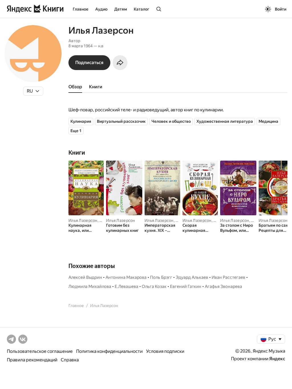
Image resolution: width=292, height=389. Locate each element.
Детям (120, 9)
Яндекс (277, 358)
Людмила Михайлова (89, 286)
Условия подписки (165, 351)
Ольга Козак (154, 286)
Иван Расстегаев (228, 277)
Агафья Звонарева (223, 286)
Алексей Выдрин (85, 277)
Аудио (101, 9)
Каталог (141, 9)
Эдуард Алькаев (192, 277)
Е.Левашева (126, 286)
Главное (80, 9)
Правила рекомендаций (32, 360)
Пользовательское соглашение (40, 351)
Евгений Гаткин (185, 286)
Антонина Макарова (126, 277)
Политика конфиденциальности (109, 351)
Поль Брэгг (161, 277)
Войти (280, 9)
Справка (70, 360)
